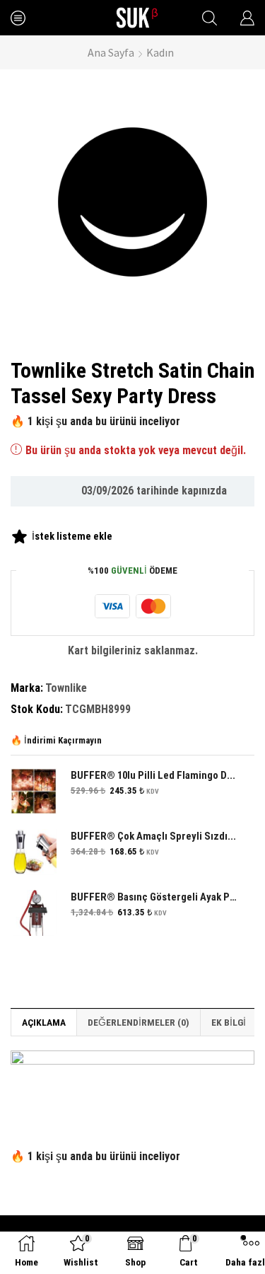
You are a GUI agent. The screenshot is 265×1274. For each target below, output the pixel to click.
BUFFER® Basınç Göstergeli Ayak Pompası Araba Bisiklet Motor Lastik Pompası (154, 897)
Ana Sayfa (111, 52)
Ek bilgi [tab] (228, 1022)
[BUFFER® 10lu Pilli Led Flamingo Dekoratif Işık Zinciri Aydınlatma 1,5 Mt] (34, 791)
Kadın (160, 52)
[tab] (43, 1022)
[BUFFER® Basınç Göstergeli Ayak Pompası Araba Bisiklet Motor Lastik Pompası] (34, 913)
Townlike (66, 688)
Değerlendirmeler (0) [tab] (138, 1022)
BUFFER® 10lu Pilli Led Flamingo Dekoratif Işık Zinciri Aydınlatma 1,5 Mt (154, 775)
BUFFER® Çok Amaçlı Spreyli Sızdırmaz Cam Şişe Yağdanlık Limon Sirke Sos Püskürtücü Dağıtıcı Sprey (154, 836)
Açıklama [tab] (44, 1022)
